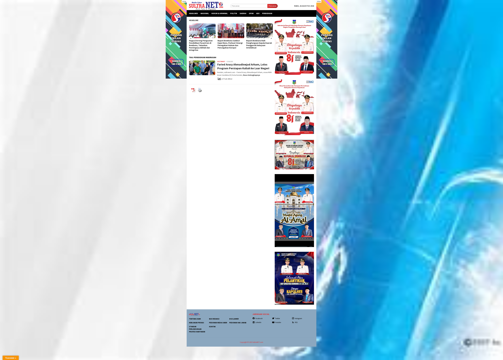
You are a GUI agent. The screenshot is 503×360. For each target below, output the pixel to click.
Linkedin (258, 322)
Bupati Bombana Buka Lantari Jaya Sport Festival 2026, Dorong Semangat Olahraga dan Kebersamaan (259, 44)
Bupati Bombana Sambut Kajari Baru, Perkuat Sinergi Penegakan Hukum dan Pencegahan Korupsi (201, 44)
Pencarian (272, 6)
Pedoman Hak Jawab (237, 323)
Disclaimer (234, 319)
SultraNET (221, 61)
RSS (296, 322)
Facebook (259, 318)
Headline (193, 20)
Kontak (212, 326)
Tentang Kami (195, 319)
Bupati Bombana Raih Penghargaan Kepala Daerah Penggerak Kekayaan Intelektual (230, 44)
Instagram (298, 318)
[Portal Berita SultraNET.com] (206, 6)
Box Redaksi (214, 319)
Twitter (277, 318)
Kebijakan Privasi (196, 323)
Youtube (278, 322)
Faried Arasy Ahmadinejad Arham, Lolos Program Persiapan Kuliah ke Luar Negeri (243, 66)
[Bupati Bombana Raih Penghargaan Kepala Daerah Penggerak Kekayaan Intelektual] (231, 30)
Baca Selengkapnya (251, 75)
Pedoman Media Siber (218, 323)
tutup (184, 1)
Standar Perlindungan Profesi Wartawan (197, 329)
